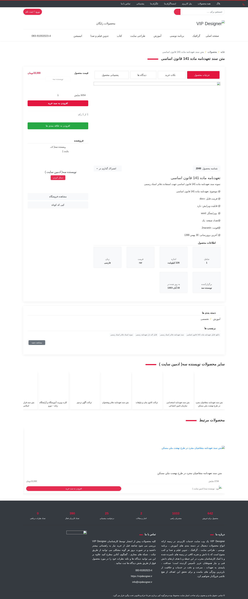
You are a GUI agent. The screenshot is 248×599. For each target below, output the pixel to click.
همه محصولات (204, 3)
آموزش (157, 35)
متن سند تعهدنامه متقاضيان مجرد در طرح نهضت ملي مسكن (189, 473)
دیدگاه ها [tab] (141, 75)
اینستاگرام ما (170, 3)
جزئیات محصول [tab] (202, 75)
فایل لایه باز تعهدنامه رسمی (146, 335)
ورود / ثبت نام (33, 11)
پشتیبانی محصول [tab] (110, 75)
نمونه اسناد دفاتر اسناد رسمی (121, 335)
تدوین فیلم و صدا (99, 35)
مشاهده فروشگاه (58, 196)
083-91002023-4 (41, 35)
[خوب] (37, 114)
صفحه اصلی (212, 35)
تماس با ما (125, 3)
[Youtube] (175, 585)
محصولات (212, 52)
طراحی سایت (137, 35)
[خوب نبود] (32, 114)
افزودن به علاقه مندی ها (58, 125)
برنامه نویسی (177, 35)
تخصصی (205, 319)
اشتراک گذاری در (107, 168)
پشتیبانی (140, 3)
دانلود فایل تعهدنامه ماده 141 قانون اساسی (203, 335)
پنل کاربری (187, 3)
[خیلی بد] (29, 114)
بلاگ (218, 3)
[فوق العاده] (40, 114)
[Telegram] (192, 585)
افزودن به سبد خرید (58, 103)
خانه (223, 52)
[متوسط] (34, 114)
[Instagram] (184, 585)
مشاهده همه (37, 343)
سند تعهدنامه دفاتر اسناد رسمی (172, 335)
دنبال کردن (58, 177)
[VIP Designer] (210, 23)
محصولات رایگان (105, 23)
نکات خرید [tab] (170, 75)
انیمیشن (78, 35)
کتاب (119, 35)
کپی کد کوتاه (58, 204)
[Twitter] (210, 585)
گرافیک (196, 35)
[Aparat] (201, 585)
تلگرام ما (154, 3)
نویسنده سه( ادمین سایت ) (60, 171)
